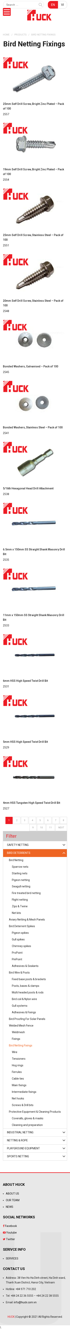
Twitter (10, 1239)
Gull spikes (18, 939)
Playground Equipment (23, 1148)
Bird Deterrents (18, 852)
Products (20, 34)
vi (62, 5)
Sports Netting (18, 1156)
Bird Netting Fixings (20, 1045)
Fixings (16, 1038)
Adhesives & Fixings (24, 1012)
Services (12, 1258)
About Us (12, 1193)
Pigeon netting (21, 880)
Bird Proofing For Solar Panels (27, 1018)
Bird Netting (16, 860)
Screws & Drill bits (22, 1105)
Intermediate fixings (24, 1091)
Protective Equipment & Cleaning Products (35, 1111)
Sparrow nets (20, 866)
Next (61, 827)
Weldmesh (18, 1032)
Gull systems (19, 1005)
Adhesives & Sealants (25, 965)
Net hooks (18, 1098)
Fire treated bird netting (26, 893)
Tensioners (18, 1058)
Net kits (16, 912)
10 (41, 827)
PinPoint (17, 959)
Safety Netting (18, 844)
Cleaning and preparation (27, 1125)
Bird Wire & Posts (19, 972)
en (53, 5)
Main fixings (19, 1085)
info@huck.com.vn (25, 1302)
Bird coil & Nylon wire (24, 999)
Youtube (11, 1232)
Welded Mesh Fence (21, 1025)
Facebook (10, 1225)
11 (50, 827)
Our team (12, 1200)
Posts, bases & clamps (25, 985)
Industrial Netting (20, 1132)
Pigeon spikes (20, 932)
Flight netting (20, 899)
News (9, 1206)
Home (6, 34)
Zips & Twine (20, 906)
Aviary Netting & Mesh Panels (27, 919)
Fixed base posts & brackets (29, 979)
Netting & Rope (17, 1140)
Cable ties (18, 1078)
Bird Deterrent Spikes (22, 926)
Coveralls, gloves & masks (27, 1118)
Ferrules (17, 1072)
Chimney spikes (21, 946)
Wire (14, 1052)
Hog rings (17, 1065)
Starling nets (19, 873)
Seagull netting (21, 886)
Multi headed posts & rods (28, 992)
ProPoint (17, 952)
